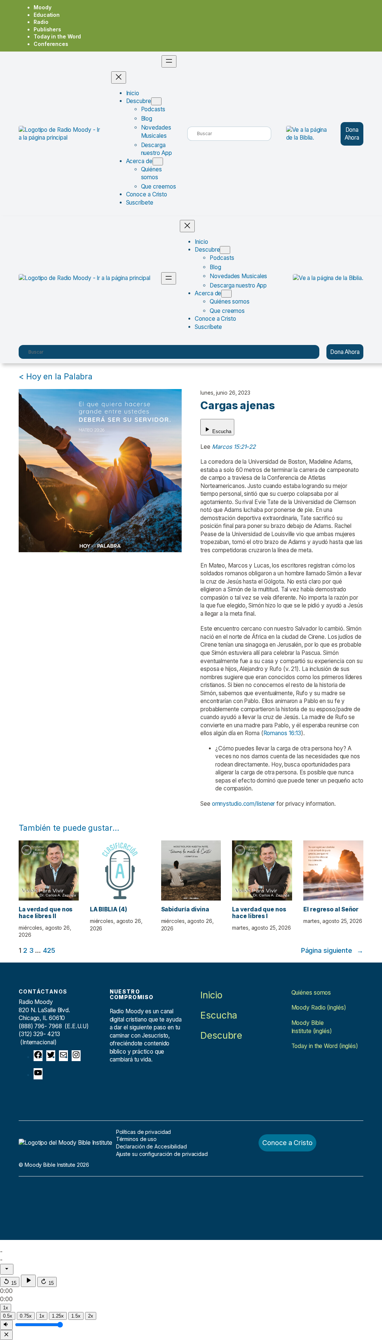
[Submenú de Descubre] (156, 101)
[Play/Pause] (28, 1281)
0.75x (26, 1316)
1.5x (76, 1316)
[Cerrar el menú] (118, 77)
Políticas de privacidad (143, 1132)
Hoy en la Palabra (59, 376)
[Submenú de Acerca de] (158, 161)
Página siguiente (332, 950)
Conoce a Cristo (287, 1142)
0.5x (7, 1316)
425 (49, 950)
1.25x (58, 1316)
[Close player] (6, 1335)
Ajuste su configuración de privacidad (162, 1154)
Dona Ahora (352, 134)
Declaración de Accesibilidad (151, 1146)
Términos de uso (136, 1139)
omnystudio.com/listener (243, 803)
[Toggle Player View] (6, 1269)
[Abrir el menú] (169, 61)
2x (90, 1316)
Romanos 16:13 (282, 733)
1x (41, 1316)
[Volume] (6, 1325)
